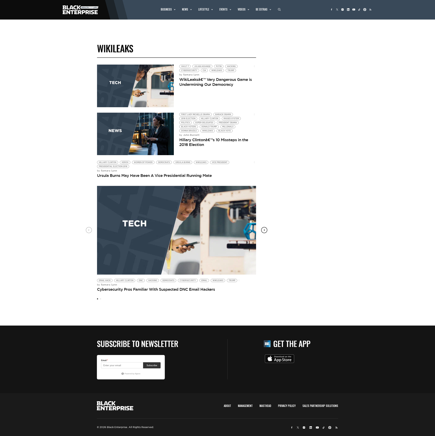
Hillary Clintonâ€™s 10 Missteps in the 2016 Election (213, 142)
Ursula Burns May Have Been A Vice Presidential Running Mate (154, 175)
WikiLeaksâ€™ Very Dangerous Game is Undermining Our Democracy (215, 82)
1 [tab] (97, 298)
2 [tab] (100, 298)
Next (264, 230)
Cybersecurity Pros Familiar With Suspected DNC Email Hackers (156, 289)
